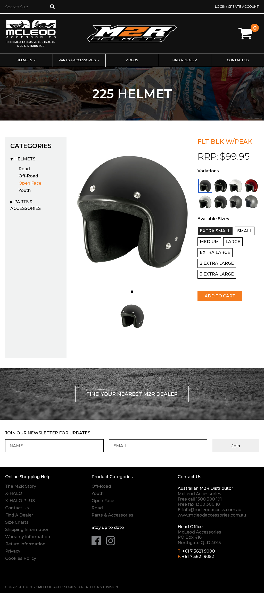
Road (24, 168)
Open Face (30, 183)
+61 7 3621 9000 (198, 551)
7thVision (109, 587)
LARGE (233, 241)
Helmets (24, 60)
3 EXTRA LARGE (217, 274)
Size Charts (17, 522)
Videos (132, 60)
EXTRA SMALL (215, 230)
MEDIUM (209, 241)
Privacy (12, 551)
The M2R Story (20, 486)
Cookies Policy (20, 558)
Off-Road (28, 176)
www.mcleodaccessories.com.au (212, 515)
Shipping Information (27, 529)
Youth (25, 190)
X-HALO (13, 493)
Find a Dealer (184, 60)
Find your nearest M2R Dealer (132, 394)
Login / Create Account (237, 6)
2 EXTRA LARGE (217, 263)
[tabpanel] (132, 211)
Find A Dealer (19, 515)
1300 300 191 (209, 499)
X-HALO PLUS (20, 500)
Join (236, 445)
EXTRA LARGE (215, 252)
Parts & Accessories (77, 60)
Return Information (25, 544)
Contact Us (238, 60)
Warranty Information (27, 536)
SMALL (244, 230)
